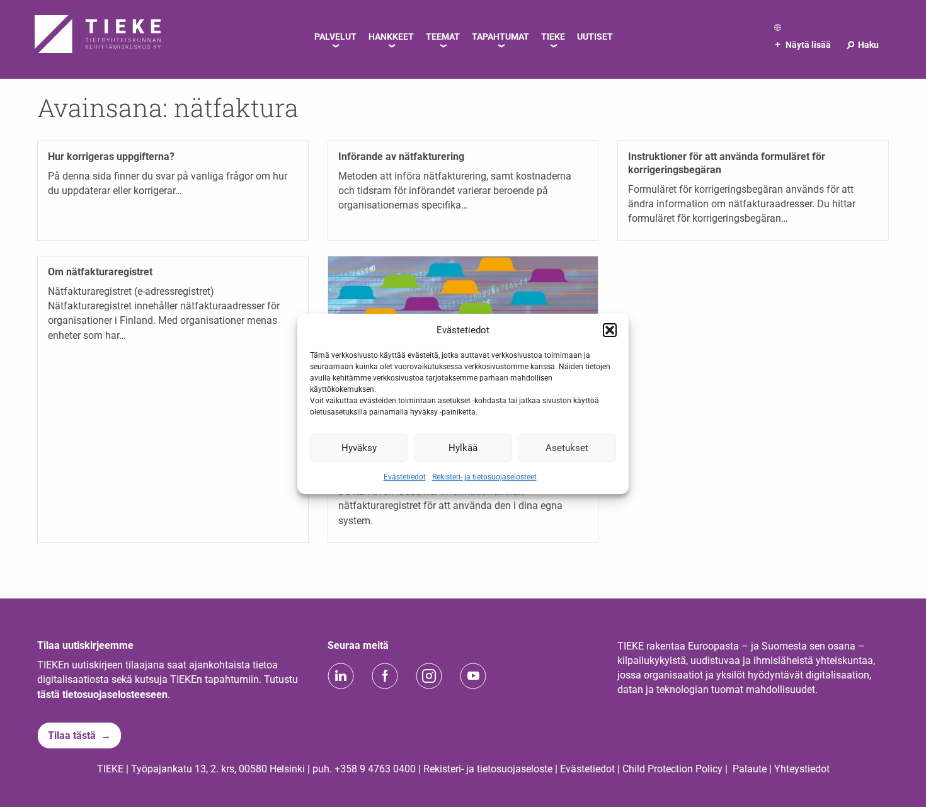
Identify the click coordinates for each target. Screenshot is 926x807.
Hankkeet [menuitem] (391, 36)
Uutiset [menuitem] (595, 36)
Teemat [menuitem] (443, 36)
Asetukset (567, 447)
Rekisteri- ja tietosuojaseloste (487, 769)
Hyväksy (359, 447)
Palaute (750, 769)
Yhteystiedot (802, 769)
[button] (609, 330)
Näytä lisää (803, 45)
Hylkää (463, 447)
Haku (862, 45)
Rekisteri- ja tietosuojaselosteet (484, 476)
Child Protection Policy (672, 769)
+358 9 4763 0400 (375, 769)
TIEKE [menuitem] (553, 36)
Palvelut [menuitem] (335, 36)
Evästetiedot (405, 476)
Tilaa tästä (72, 735)
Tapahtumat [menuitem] (500, 36)
